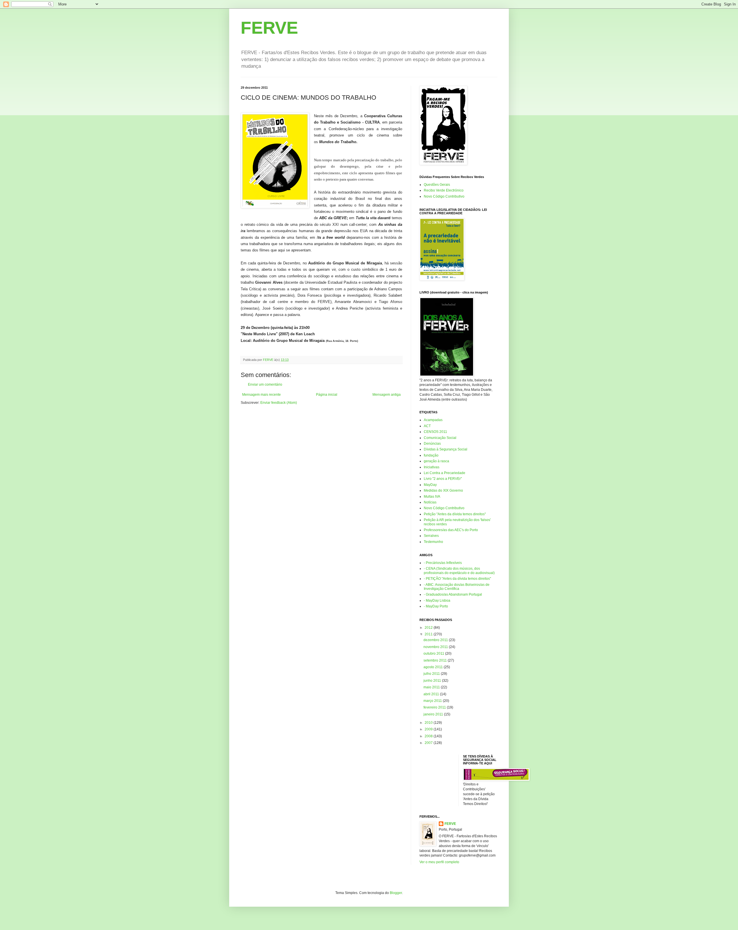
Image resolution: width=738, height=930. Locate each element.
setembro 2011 (435, 660)
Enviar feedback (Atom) (278, 403)
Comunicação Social (440, 438)
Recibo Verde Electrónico (444, 190)
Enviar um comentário (265, 384)
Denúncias (432, 444)
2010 (429, 723)
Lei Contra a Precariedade (444, 473)
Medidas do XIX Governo (443, 490)
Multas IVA (432, 497)
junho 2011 (432, 681)
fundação (431, 455)
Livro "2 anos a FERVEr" (443, 479)
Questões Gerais (437, 185)
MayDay (430, 485)
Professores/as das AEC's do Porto (451, 530)
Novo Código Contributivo (444, 196)
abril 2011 (431, 694)
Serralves (431, 536)
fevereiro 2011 (435, 707)
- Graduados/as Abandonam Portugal (453, 594)
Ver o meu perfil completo (439, 862)
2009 (429, 729)
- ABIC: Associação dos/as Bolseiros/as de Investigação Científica (457, 587)
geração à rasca (436, 461)
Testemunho (433, 542)
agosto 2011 (433, 667)
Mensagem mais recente (261, 395)
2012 (429, 628)
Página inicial (326, 395)
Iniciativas (431, 467)
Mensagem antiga (386, 395)
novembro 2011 (436, 647)
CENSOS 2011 (435, 432)
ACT (427, 426)
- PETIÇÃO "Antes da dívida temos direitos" (457, 579)
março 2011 (433, 701)
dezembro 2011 (436, 640)
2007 (429, 743)
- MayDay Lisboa (437, 600)
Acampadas (433, 420)
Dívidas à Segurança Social (445, 449)
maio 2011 (432, 687)
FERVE (269, 27)
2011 (429, 634)
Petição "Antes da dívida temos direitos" (455, 514)
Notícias (430, 502)
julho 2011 (432, 674)
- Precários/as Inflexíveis (443, 563)
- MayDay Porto (436, 606)
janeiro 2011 (433, 714)
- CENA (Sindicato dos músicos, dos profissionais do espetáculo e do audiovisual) (459, 571)
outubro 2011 (434, 653)
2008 (429, 736)
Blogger (396, 893)
